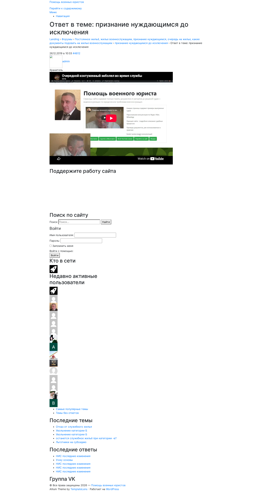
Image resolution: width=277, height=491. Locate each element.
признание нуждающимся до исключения (141, 43)
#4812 (76, 53)
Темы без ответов (67, 412)
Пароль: (55, 240)
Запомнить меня (62, 245)
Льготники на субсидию (71, 442)
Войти (55, 255)
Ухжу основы (64, 459)
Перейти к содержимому (66, 8)
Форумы (67, 39)
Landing (54, 39)
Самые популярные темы (72, 409)
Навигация (63, 16)
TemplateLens (79, 489)
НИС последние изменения (73, 456)
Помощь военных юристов (67, 2)
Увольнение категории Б (71, 430)
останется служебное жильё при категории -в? (86, 438)
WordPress (112, 489)
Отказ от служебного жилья (74, 426)
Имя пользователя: (62, 235)
